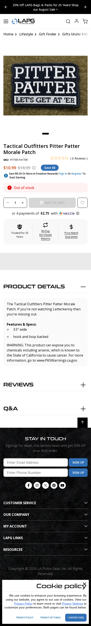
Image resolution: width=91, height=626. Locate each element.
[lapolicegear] (23, 21)
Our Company (16, 514)
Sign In (63, 173)
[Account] (76, 21)
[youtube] (62, 485)
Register (77, 173)
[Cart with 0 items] (85, 21)
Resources (12, 549)
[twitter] (45, 485)
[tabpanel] (45, 85)
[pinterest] (54, 485)
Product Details (34, 287)
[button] (45, 213)
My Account (15, 526)
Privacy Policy (23, 603)
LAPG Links (13, 538)
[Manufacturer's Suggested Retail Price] (34, 168)
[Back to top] (82, 423)
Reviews (18, 385)
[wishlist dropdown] (82, 203)
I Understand (76, 617)
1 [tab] (45, 134)
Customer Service (19, 503)
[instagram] (37, 485)
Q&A (10, 409)
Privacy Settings (72, 603)
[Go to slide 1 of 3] (6, 7)
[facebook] (28, 485)
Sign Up (78, 462)
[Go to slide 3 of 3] (85, 7)
